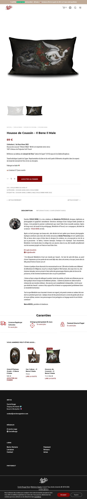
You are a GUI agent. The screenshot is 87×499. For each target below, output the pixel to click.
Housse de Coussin (30, 127)
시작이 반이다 (43, 489)
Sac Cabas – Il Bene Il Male (31, 370)
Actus (46, 452)
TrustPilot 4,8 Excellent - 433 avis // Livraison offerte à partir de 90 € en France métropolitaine (43, 2)
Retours (47, 449)
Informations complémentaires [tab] (51, 210)
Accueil (9, 127)
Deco (28, 190)
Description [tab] (27, 210)
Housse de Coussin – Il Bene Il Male (50, 371)
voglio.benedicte (31, 250)
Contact (10, 452)
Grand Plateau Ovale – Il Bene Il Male (13, 371)
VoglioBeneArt (30, 252)
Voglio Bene (18, 127)
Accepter (63, 495)
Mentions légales (36, 487)
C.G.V (44, 487)
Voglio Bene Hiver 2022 (44, 192)
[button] (64, 7)
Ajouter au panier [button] (12, 379)
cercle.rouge (12, 429)
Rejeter (76, 495)
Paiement (47, 447)
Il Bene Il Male (30, 192)
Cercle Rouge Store (24, 487)
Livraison (10, 449)
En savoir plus (12, 327)
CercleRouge (12, 431)
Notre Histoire (12, 447)
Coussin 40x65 (42, 127)
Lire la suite (31, 376)
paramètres (37, 497)
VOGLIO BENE (35, 229)
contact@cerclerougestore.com (17, 414)
